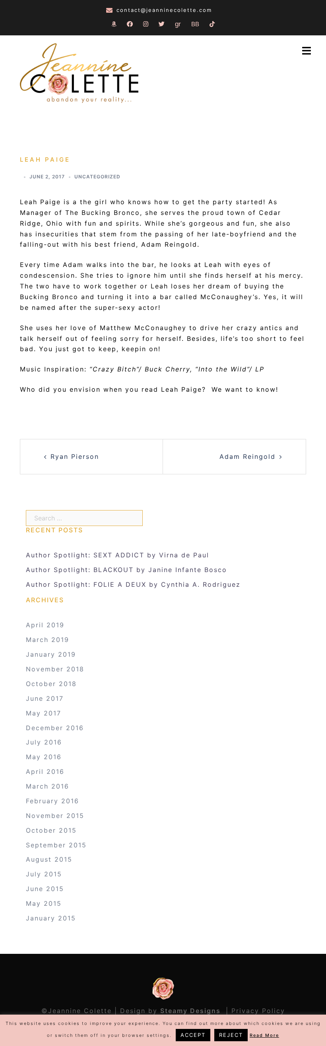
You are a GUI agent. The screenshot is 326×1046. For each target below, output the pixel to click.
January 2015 (51, 918)
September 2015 (56, 845)
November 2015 (55, 816)
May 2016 (44, 757)
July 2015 (44, 874)
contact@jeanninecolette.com (164, 10)
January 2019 (51, 654)
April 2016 (45, 771)
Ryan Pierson (74, 456)
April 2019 (45, 625)
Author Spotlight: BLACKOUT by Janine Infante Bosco (126, 570)
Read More (264, 1035)
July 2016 (44, 742)
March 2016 (47, 786)
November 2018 (55, 669)
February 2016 (52, 801)
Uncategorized (97, 177)
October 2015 (51, 830)
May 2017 (43, 713)
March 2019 (47, 640)
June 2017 (45, 698)
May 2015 (44, 903)
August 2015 (49, 859)
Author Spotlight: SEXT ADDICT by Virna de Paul (117, 555)
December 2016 (55, 728)
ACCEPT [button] (193, 1035)
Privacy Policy (258, 1011)
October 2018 (51, 684)
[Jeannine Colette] (79, 74)
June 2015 (45, 889)
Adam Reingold (247, 456)
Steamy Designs (191, 1011)
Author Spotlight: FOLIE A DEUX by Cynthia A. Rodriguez (133, 584)
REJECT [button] (231, 1035)
